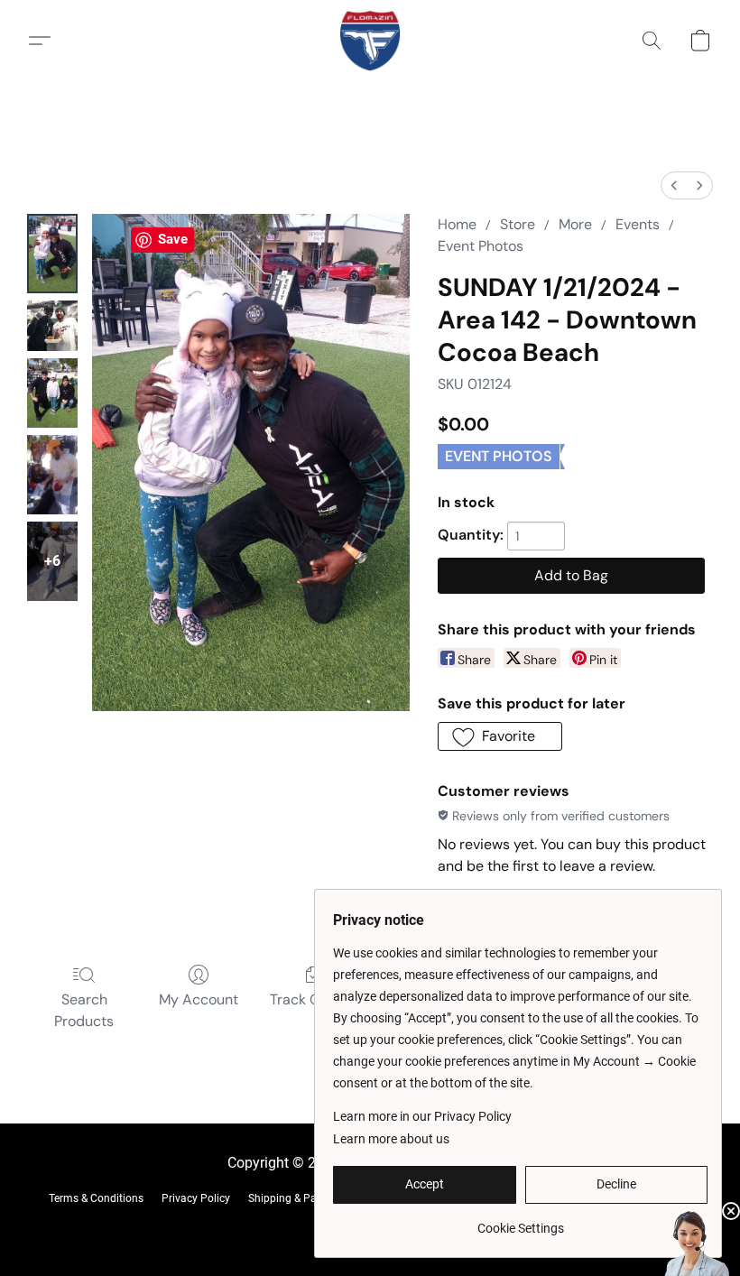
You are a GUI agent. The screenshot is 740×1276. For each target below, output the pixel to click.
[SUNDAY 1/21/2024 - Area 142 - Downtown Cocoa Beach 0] (52, 253)
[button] (370, 40)
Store (517, 224)
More (575, 224)
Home (457, 224)
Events (637, 224)
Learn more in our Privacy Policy (422, 1116)
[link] (520, 1221)
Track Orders (313, 999)
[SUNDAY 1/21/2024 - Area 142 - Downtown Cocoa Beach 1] (52, 326)
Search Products (84, 1010)
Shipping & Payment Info (308, 1198)
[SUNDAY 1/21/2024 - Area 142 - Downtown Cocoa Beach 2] (52, 393)
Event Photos (480, 245)
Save (173, 239)
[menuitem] (674, 185)
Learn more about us (391, 1139)
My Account (198, 999)
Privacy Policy (196, 1198)
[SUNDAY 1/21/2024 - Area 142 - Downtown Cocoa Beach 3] (52, 474)
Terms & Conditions (96, 1198)
